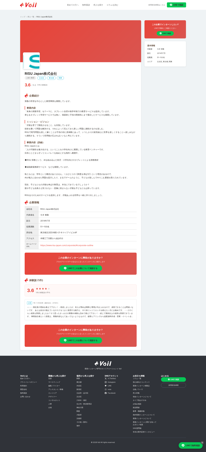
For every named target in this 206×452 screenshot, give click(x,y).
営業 (50, 378)
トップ (22, 17)
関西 (78, 411)
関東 (78, 378)
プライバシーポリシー (28, 382)
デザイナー (52, 397)
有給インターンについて (142, 397)
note (109, 389)
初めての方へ (73, 5)
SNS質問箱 (137, 428)
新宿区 (79, 389)
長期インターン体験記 (141, 386)
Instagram (111, 382)
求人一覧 (30, 17)
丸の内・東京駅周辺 (84, 404)
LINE (109, 386)
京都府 (79, 418)
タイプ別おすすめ (139, 400)
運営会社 (23, 389)
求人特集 (136, 393)
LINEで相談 (178, 5)
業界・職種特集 (139, 411)
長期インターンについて (142, 418)
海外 (78, 426)
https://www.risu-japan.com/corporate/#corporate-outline (66, 245)
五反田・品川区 (82, 393)
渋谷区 (79, 386)
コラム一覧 (137, 378)
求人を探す (98, 5)
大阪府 (79, 415)
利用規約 (23, 386)
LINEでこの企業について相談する (83, 268)
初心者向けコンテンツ (141, 382)
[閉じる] (202, 442)
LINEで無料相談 (193, 445)
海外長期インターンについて (144, 415)
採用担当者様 (173, 385)
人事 (50, 404)
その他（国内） (82, 422)
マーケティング (54, 382)
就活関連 (136, 407)
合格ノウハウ (138, 389)
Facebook (112, 393)
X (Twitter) (112, 378)
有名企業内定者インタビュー (144, 432)
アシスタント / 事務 (55, 389)
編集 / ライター (54, 386)
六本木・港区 (82, 400)
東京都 (79, 382)
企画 (50, 407)
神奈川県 (80, 407)
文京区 (79, 397)
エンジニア (52, 393)
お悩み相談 (137, 404)
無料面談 (86, 5)
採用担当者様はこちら (156, 5)
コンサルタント (54, 400)
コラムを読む (112, 5)
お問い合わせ (25, 397)
